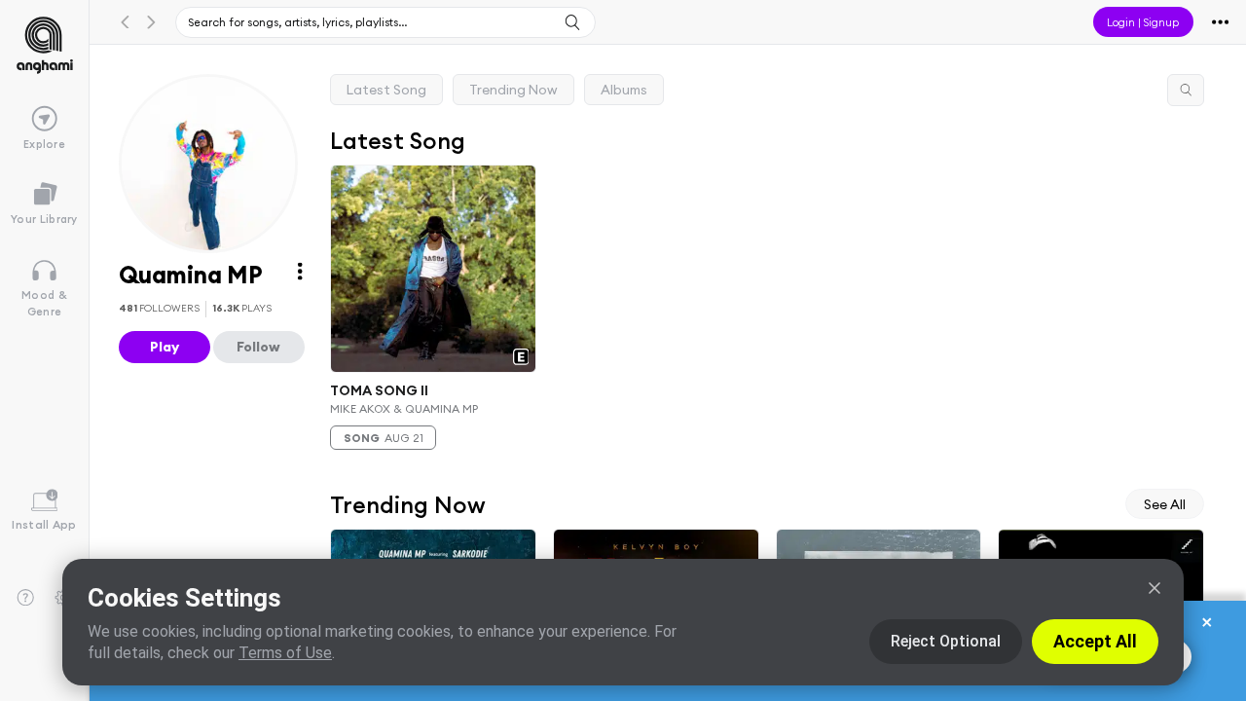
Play (164, 346)
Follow (258, 346)
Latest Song (386, 89)
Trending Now (513, 89)
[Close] (1154, 588)
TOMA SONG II (379, 389)
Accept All (1095, 641)
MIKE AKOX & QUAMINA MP (404, 408)
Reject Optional (946, 641)
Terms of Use (285, 653)
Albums (624, 89)
